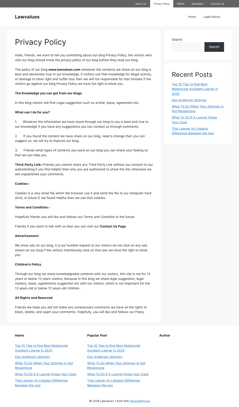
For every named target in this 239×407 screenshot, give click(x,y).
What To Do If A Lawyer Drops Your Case (45, 374)
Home (192, 16)
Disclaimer (198, 3)
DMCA (180, 3)
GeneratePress (140, 401)
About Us (140, 3)
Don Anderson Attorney (189, 100)
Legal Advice (212, 16)
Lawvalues (27, 17)
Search (177, 39)
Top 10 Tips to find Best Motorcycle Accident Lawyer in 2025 (195, 89)
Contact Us (217, 3)
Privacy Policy (162, 3)
